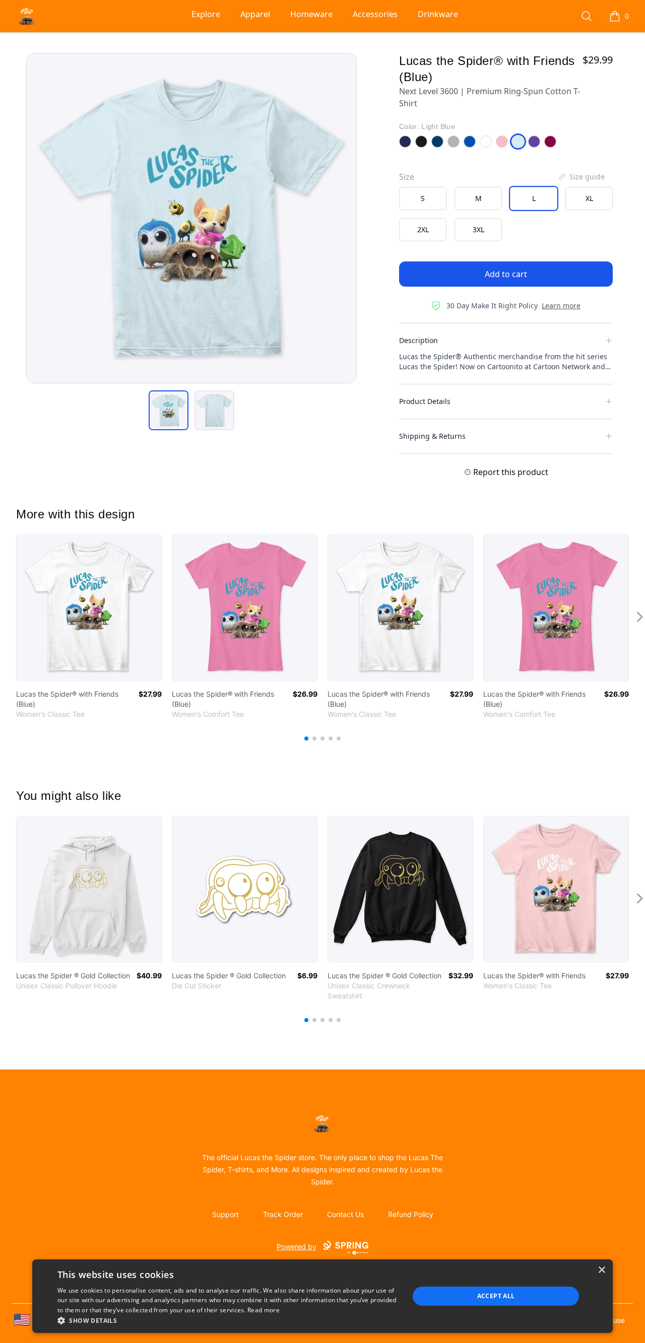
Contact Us (345, 1214)
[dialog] (322, 1296)
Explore (205, 14)
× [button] (601, 1270)
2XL (423, 229)
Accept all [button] (496, 1296)
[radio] (422, 198)
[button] (228, 1320)
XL (589, 198)
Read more (263, 1310)
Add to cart (506, 274)
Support (225, 1214)
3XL (478, 229)
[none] (581, 177)
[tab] (168, 410)
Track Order (283, 1214)
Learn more (561, 305)
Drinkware (438, 14)
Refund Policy (410, 1214)
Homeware (311, 14)
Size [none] (406, 176)
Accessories (375, 14)
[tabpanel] (191, 218)
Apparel (255, 14)
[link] (89, 608)
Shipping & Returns (432, 436)
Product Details (424, 401)
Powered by (296, 1246)
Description (418, 340)
